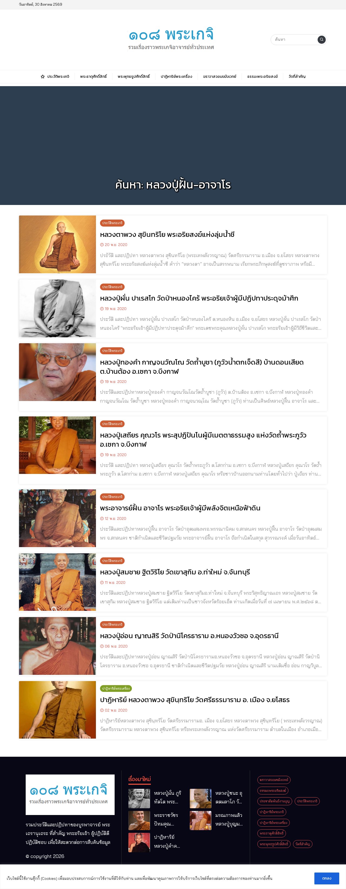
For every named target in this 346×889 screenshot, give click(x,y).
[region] (173, 876)
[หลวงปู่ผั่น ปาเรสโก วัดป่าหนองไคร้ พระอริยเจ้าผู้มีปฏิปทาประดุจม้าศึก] (57, 308)
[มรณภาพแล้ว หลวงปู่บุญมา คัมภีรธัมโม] (200, 820)
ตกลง (326, 878)
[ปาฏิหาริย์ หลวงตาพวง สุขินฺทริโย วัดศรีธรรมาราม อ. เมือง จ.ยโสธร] (57, 710)
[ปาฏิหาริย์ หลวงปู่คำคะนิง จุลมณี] (139, 842)
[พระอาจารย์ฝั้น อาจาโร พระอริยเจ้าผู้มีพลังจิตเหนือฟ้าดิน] (57, 518)
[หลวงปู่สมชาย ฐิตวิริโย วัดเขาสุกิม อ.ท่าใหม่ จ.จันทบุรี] (57, 582)
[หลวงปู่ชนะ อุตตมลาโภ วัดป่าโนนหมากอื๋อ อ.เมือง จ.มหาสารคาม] (200, 798)
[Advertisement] (173, 124)
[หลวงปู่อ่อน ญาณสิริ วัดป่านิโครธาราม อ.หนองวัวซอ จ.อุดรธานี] (57, 646)
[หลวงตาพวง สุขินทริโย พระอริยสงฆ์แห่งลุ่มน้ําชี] (57, 244)
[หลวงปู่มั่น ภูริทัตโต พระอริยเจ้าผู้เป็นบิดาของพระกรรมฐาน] (139, 798)
